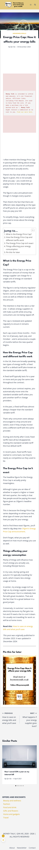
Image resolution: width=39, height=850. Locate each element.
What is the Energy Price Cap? (19, 234)
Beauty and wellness (12, 800)
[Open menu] (30, 4)
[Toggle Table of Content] (32, 230)
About (12, 848)
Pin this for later (13, 252)
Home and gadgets (11, 814)
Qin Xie (12, 47)
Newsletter (22, 848)
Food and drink (9, 807)
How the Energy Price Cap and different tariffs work (19, 238)
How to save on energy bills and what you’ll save (9, 718)
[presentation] (19, 756)
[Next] (33, 764)
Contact (32, 848)
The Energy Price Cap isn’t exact (19, 243)
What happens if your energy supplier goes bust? (30, 719)
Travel (6, 817)
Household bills (19, 33)
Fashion (6, 804)
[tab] (15, 785)
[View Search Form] (35, 4)
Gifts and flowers (10, 811)
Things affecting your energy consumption (18, 248)
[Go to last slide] (5, 764)
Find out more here (24, 112)
